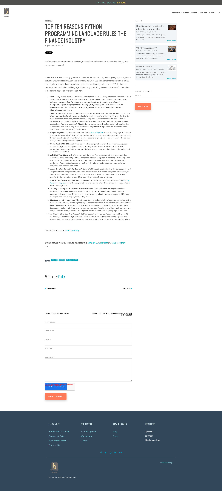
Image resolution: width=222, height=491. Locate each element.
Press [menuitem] (115, 436)
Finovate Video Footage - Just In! (57, 313)
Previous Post (51, 288)
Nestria (121, 2)
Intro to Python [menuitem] (88, 431)
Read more (171, 41)
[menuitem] (176, 12)
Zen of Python (97, 132)
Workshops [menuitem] (86, 436)
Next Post (127, 288)
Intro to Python (118, 243)
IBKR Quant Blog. (72, 230)
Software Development (98, 243)
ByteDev (149, 431)
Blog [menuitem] (115, 431)
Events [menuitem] (84, 440)
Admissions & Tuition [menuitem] (59, 431)
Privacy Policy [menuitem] (166, 462)
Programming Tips (71, 260)
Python (61, 260)
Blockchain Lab (152, 440)
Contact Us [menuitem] (54, 445)
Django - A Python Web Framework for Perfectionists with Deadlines (112, 314)
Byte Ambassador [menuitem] (57, 440)
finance (54, 260)
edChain (149, 436)
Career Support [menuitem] (190, 13)
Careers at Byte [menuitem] (56, 436)
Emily (61, 276)
